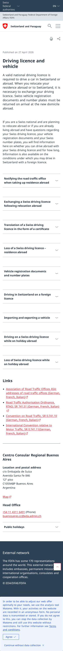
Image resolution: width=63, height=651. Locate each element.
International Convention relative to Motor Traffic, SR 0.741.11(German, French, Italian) (29, 429)
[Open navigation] (58, 26)
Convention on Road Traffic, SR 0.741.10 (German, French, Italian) (31, 418)
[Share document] (58, 38)
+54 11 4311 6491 (14, 512)
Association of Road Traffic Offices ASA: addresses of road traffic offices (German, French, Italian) (33, 393)
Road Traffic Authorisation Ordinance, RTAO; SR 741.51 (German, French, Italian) (32, 404)
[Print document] (51, 38)
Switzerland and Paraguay (26, 26)
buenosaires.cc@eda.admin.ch (22, 516)
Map (5, 497)
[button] (57, 566)
